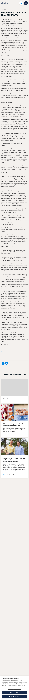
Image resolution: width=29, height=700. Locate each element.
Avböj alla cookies (14, 692)
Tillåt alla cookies (14, 696)
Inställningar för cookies (14, 689)
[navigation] (4, 3)
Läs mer (23, 685)
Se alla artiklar (6, 351)
